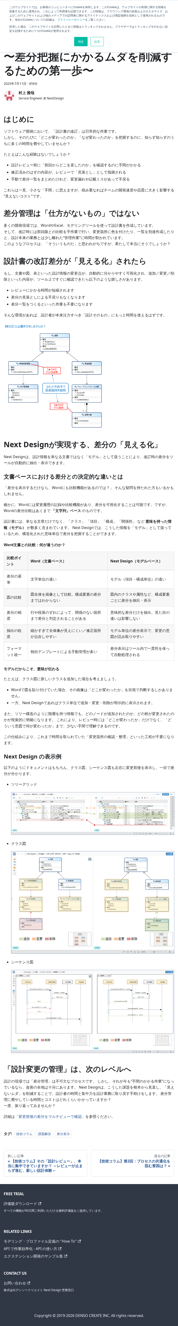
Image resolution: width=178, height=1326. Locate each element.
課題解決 (44, 1134)
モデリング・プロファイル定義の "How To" (40, 1241)
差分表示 (63, 1134)
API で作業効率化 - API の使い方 (30, 1248)
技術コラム (24, 1134)
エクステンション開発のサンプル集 (33, 1256)
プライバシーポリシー (71, 19)
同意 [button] (81, 41)
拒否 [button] (97, 41)
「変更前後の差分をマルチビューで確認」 (50, 1116)
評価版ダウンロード (20, 1203)
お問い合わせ (15, 1283)
